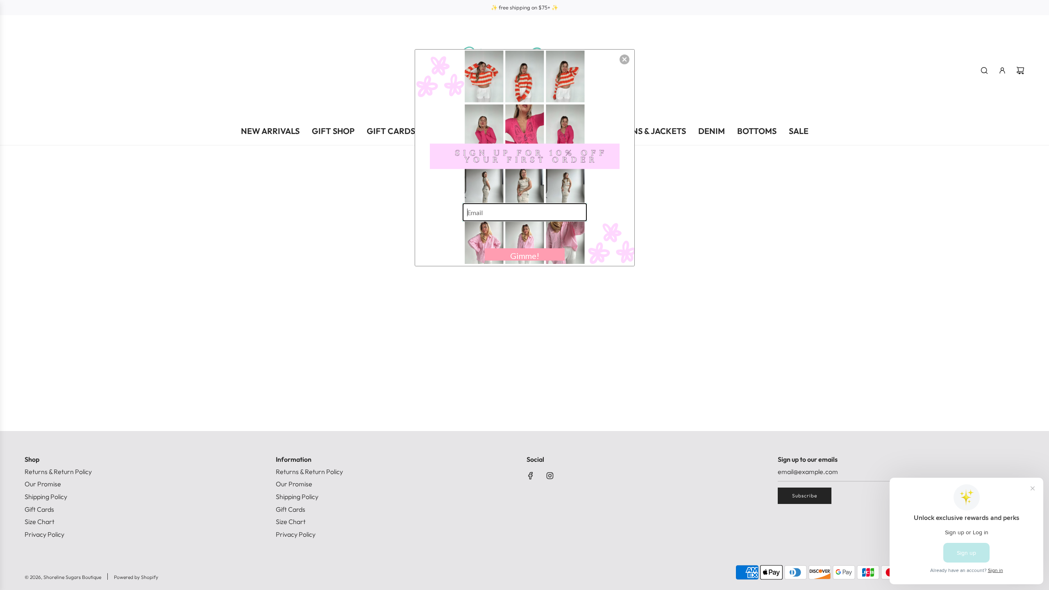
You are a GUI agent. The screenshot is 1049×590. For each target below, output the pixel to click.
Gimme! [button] (524, 256)
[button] (624, 59)
